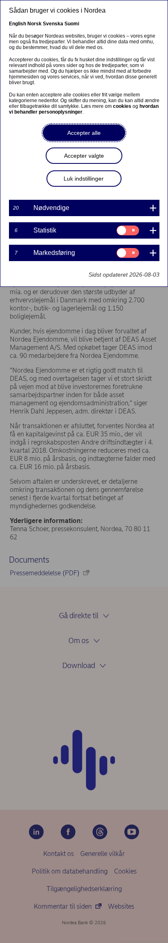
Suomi (71, 24)
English (17, 24)
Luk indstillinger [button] (84, 178)
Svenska (53, 24)
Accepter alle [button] (84, 133)
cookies (122, 106)
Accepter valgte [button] (84, 155)
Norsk (34, 24)
